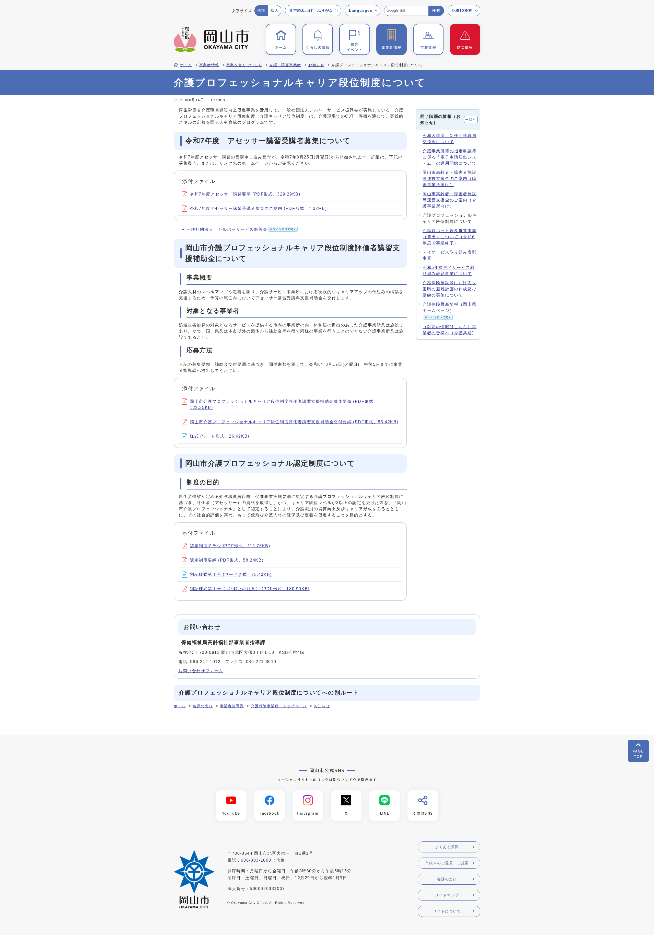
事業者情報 (209, 65)
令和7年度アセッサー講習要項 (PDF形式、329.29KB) (245, 194)
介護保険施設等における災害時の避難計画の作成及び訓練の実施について (449, 289)
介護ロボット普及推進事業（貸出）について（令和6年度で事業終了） (449, 237)
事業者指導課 (232, 706)
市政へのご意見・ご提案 (447, 863)
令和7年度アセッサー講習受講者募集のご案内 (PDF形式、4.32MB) (258, 208)
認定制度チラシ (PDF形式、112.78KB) (230, 546)
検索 (436, 10)
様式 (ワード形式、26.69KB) (219, 436)
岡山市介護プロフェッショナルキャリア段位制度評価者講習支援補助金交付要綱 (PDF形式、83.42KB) (294, 422)
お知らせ (316, 65)
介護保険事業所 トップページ (279, 706)
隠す (472, 119)
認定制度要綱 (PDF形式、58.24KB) (226, 560)
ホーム (186, 65)
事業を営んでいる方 (244, 65)
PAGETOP (638, 754)
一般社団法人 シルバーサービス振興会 (241, 229)
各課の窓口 (203, 706)
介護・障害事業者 (285, 65)
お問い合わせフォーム (200, 671)
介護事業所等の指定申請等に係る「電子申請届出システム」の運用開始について (449, 157)
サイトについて (447, 911)
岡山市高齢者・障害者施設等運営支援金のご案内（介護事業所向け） (449, 200)
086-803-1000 (256, 860)
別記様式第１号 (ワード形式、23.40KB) (231, 574)
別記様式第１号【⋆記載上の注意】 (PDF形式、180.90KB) (250, 589)
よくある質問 (447, 847)
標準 (261, 10)
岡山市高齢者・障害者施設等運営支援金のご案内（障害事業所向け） (449, 178)
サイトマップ (447, 895)
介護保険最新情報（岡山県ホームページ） (449, 310)
